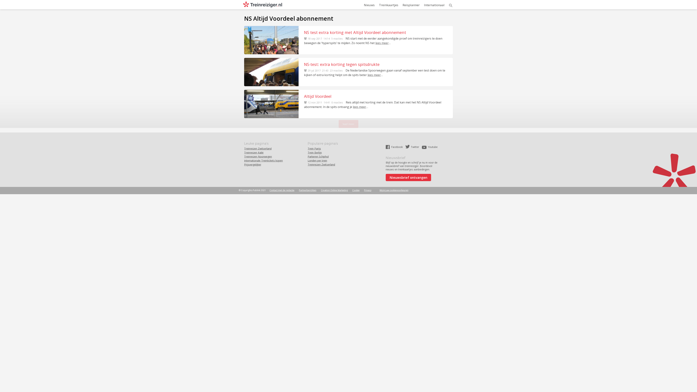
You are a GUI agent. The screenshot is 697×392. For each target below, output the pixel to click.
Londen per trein (317, 160)
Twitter (415, 147)
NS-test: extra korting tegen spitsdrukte (342, 64)
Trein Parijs (314, 148)
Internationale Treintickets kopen (263, 160)
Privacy (367, 190)
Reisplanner (411, 5)
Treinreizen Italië (254, 152)
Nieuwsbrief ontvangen (408, 177)
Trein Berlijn (315, 152)
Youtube (433, 147)
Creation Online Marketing (334, 190)
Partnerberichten (307, 190)
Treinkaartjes (388, 5)
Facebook (397, 147)
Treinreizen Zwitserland (258, 148)
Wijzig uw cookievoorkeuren (394, 190)
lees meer (382, 43)
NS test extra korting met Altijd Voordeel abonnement (355, 32)
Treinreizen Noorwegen (258, 156)
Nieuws (369, 5)
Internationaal (434, 5)
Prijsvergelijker (252, 164)
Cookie (356, 190)
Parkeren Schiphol (318, 156)
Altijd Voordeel (317, 96)
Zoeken (451, 5)
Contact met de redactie (282, 190)
